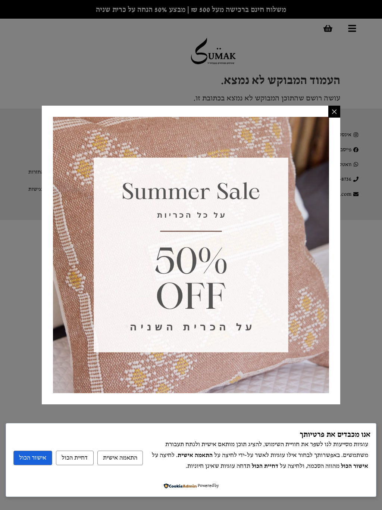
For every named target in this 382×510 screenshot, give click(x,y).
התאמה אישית (120, 457)
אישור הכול (32, 457)
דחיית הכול (75, 457)
